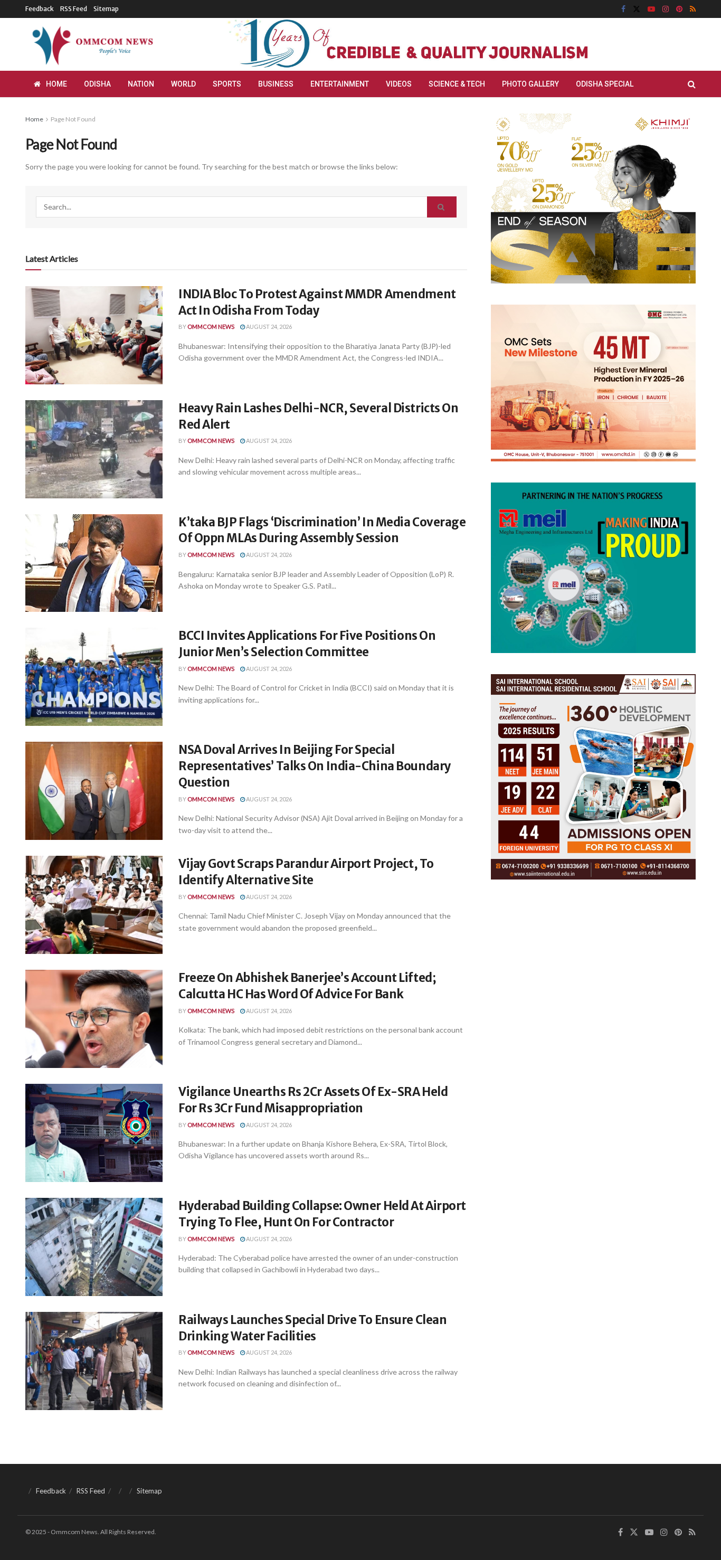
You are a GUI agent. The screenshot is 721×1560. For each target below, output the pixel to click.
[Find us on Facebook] (623, 9)
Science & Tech (457, 84)
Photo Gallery (530, 84)
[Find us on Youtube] (651, 9)
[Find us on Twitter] (636, 9)
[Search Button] (692, 84)
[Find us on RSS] (693, 9)
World (183, 84)
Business (275, 84)
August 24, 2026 (268, 326)
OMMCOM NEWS (210, 326)
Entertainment (339, 84)
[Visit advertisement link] (433, 44)
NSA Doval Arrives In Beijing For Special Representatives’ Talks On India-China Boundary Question (314, 766)
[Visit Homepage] (90, 44)
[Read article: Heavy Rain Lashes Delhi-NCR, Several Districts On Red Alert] (94, 449)
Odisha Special (604, 84)
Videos (399, 84)
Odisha (97, 84)
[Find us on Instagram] (665, 9)
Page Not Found (73, 119)
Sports (227, 84)
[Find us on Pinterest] (679, 9)
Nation (141, 84)
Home (56, 84)
